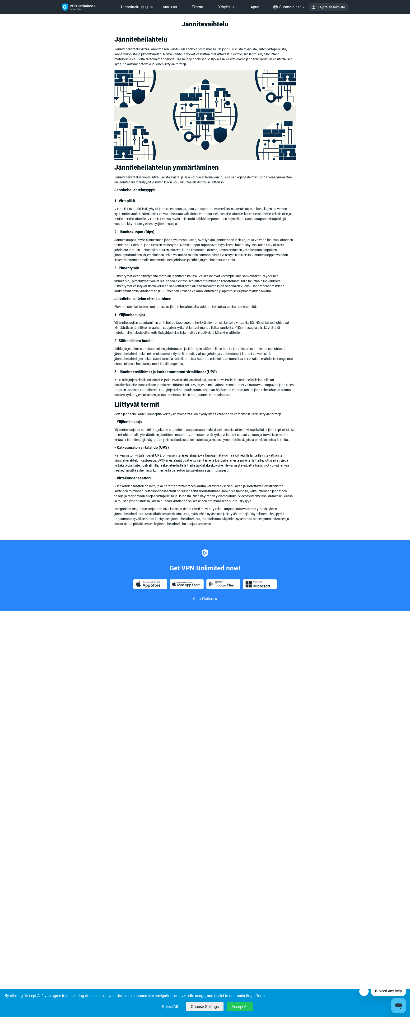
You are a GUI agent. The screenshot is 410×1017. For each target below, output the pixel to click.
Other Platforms (205, 599)
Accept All (240, 1007)
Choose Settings (205, 1007)
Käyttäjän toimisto (331, 7)
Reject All (170, 1007)
